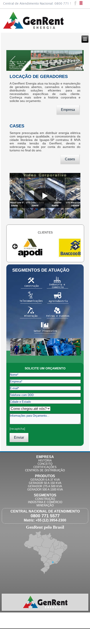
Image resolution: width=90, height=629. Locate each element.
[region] (45, 248)
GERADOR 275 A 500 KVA (45, 486)
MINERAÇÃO (45, 505)
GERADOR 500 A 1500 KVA (45, 489)
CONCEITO (45, 463)
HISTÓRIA (45, 460)
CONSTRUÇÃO (45, 498)
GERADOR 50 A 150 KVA (45, 483)
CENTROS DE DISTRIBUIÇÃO (45, 470)
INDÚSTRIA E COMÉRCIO (45, 502)
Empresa (68, 110)
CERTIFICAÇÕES (45, 467)
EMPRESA (45, 457)
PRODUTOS (45, 476)
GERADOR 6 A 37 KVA (45, 479)
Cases (70, 159)
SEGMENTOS (45, 495)
